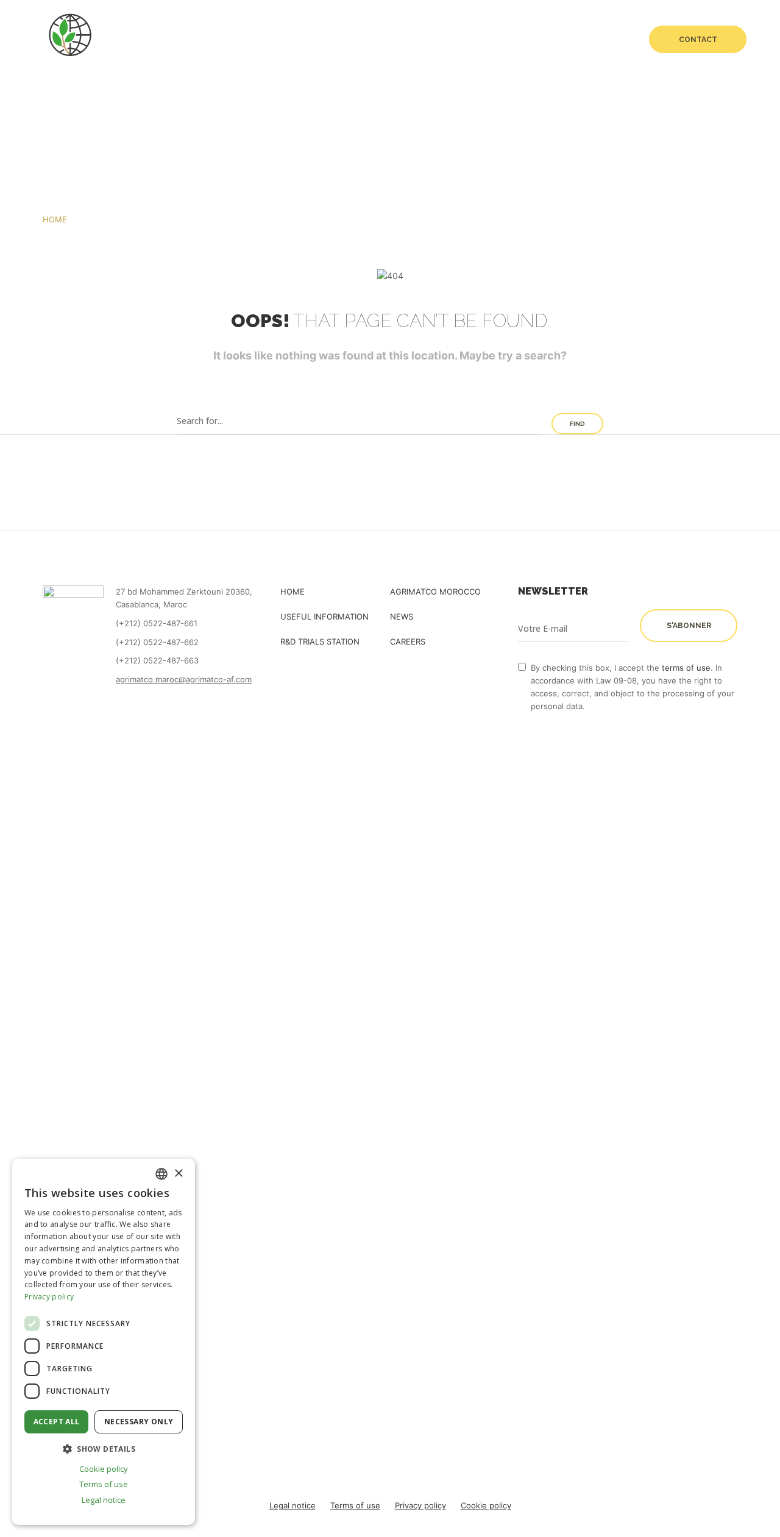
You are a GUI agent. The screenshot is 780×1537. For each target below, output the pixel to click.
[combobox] (161, 1174)
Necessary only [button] (139, 1421)
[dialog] (103, 1342)
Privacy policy (420, 1505)
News (409, 39)
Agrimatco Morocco (435, 591)
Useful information (324, 616)
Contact (698, 39)
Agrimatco (284, 39)
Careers (604, 39)
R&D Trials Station (528, 39)
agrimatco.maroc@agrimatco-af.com (184, 679)
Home (230, 39)
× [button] (178, 1173)
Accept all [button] (57, 1421)
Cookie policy (486, 1505)
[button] (103, 1448)
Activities (359, 39)
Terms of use (355, 1505)
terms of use (686, 668)
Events (454, 39)
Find (577, 423)
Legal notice (292, 1505)
